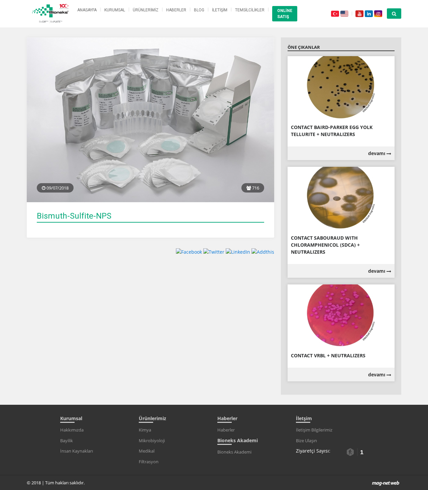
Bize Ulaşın (306, 441)
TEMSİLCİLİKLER (249, 10)
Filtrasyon (148, 462)
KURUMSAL (114, 10)
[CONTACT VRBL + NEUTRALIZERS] (341, 316)
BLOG (199, 10)
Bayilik (66, 441)
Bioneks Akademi (234, 452)
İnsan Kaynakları (76, 451)
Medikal (146, 451)
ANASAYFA (87, 10)
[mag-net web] (385, 483)
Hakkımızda (72, 430)
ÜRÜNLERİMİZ (145, 10)
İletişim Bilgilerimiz (314, 430)
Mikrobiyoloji (152, 441)
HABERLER (176, 10)
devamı (377, 153)
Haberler (226, 430)
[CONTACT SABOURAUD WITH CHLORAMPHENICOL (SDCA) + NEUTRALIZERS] (341, 198)
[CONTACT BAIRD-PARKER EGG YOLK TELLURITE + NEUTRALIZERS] (341, 88)
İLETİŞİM (219, 10)
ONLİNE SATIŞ (284, 13)
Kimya (145, 430)
